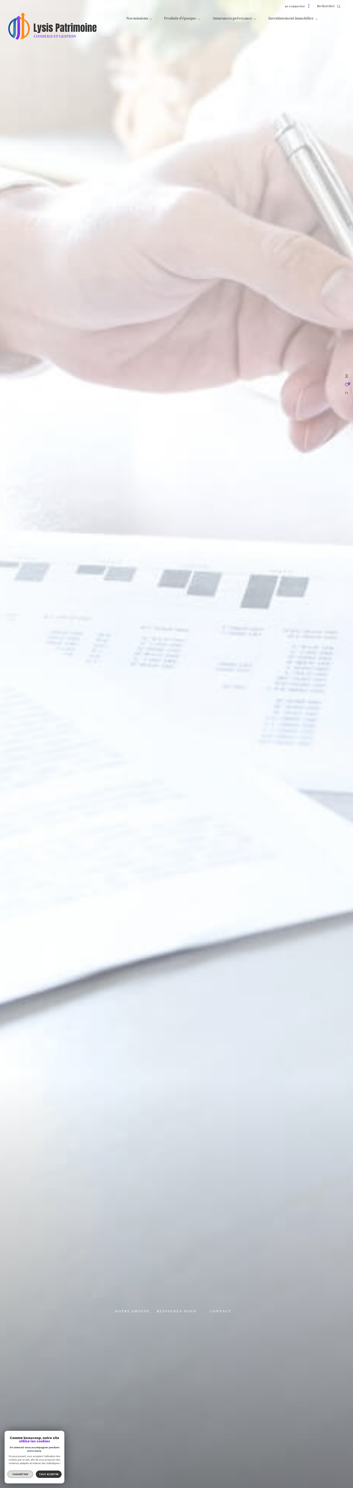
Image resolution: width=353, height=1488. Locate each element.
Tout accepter (48, 1474)
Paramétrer (20, 1474)
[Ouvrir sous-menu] (150, 19)
